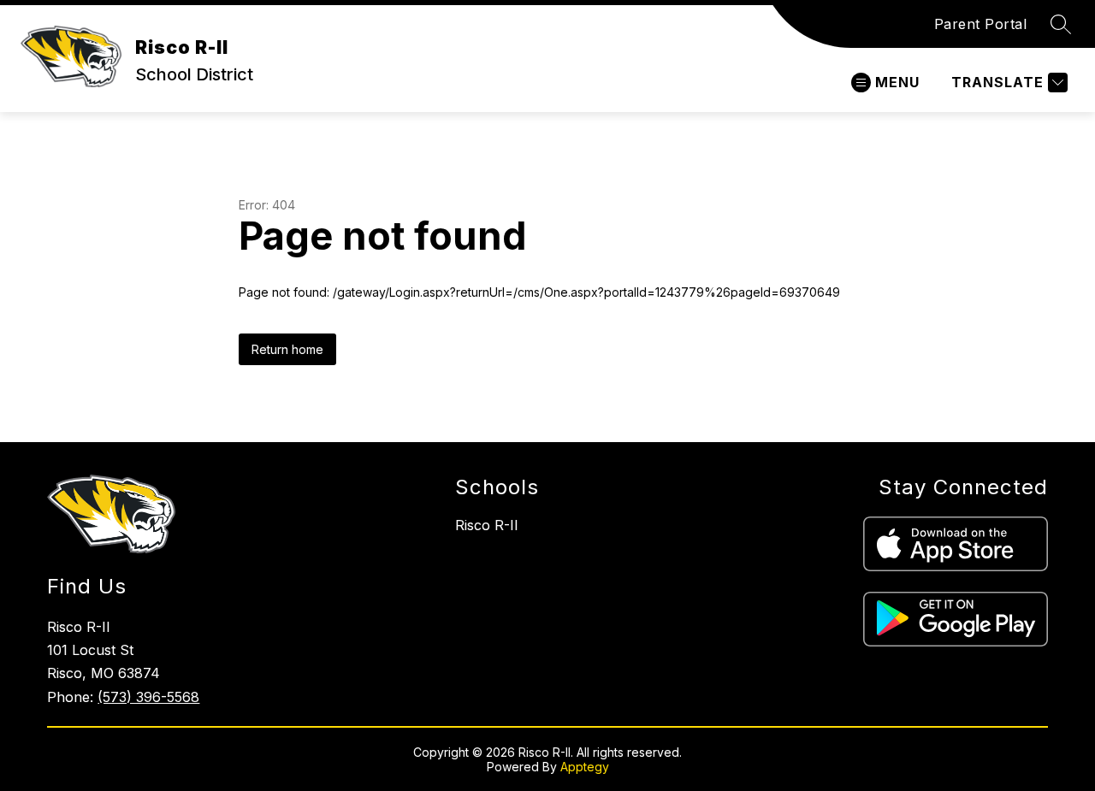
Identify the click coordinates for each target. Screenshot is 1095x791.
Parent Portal (980, 23)
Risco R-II (486, 525)
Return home (287, 349)
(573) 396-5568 (148, 696)
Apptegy (584, 766)
